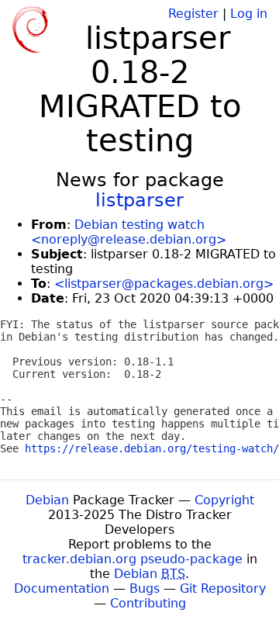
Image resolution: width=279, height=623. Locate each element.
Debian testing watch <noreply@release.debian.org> (128, 232)
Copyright (224, 500)
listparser (139, 200)
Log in (248, 13)
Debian (47, 500)
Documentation (61, 588)
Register (193, 13)
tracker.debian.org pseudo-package (132, 559)
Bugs (144, 588)
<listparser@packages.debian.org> (164, 283)
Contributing (148, 603)
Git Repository (223, 588)
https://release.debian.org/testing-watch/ (152, 448)
